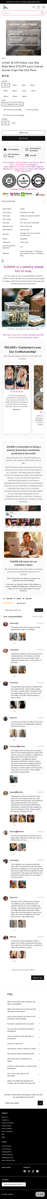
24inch (33, 91)
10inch (5, 85)
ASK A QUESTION (8, 201)
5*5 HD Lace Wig (32, 110)
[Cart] (38, 7)
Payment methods (7, 1123)
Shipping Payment (7, 1157)
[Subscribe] (40, 1103)
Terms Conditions (7, 1131)
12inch (14, 85)
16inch (32, 85)
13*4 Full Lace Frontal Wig (12, 110)
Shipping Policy (7, 1152)
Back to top (37, 978)
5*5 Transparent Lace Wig (12, 104)
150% (5, 123)
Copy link (39, 610)
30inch (24, 96)
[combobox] (23, 12)
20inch (14, 91)
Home (4, 58)
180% (14, 123)
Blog (3, 1137)
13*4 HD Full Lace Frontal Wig (13, 115)
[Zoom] (37, 52)
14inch (23, 85)
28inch (15, 96)
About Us (5, 1117)
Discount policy (7, 1126)
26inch (5, 96)
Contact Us (5, 1120)
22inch (24, 91)
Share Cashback (7, 1128)
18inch (5, 91)
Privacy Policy (6, 1146)
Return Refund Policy (8, 1160)
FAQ (3, 1134)
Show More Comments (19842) (23, 970)
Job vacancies (6, 1149)
